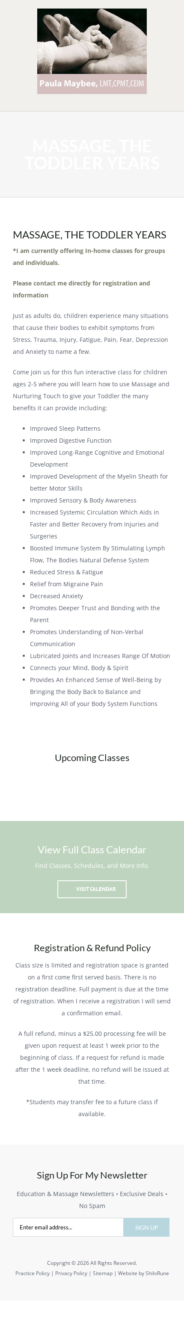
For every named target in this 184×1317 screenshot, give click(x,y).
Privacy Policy (71, 1273)
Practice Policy (32, 1273)
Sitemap (103, 1273)
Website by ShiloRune (143, 1273)
